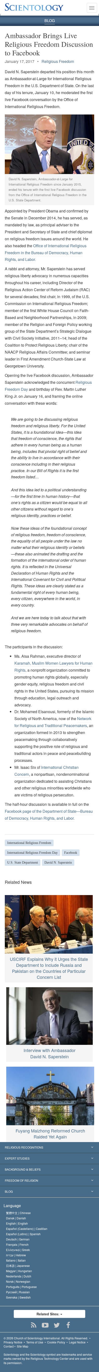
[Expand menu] (49, 1147)
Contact (9, 1346)
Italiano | (16, 1260)
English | (17, 1223)
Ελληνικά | (18, 1250)
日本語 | (18, 1266)
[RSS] (34, 1325)
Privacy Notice (13, 1342)
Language (12, 1205)
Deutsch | (18, 1239)
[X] (57, 1325)
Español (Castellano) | (26, 1229)
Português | (21, 1287)
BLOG (49, 20)
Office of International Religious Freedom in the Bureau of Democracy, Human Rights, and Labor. (46, 252)
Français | (17, 1244)
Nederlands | (18, 1276)
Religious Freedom (58, 61)
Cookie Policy (56, 1342)
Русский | (18, 1292)
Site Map (22, 1346)
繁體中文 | (18, 1213)
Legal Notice (77, 1342)
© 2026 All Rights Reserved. (46, 1338)
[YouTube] (45, 1325)
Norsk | (18, 1281)
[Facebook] (68, 1325)
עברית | (16, 1255)
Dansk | (16, 1218)
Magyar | (19, 1271)
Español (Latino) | (23, 1234)
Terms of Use (34, 1342)
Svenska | (18, 1297)
